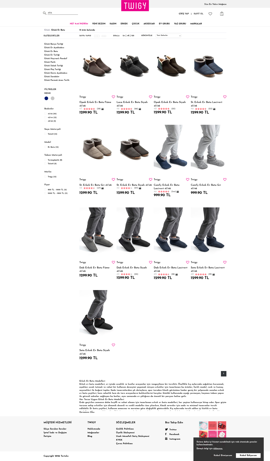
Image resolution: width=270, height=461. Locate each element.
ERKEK (124, 24)
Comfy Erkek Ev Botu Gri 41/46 (206, 187)
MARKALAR (196, 24)
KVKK (119, 440)
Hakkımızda (94, 429)
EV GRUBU (164, 24)
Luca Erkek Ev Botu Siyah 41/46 (132, 105)
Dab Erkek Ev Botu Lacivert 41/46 (170, 271)
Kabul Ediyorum (248, 455)
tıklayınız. (218, 449)
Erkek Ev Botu (51, 51)
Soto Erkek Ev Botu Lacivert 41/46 (208, 271)
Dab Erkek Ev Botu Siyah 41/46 (132, 271)
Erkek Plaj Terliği (52, 69)
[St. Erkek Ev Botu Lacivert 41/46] (208, 68)
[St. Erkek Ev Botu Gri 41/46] (97, 151)
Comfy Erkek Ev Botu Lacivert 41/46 (166, 188)
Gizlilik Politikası (125, 429)
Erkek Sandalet (51, 77)
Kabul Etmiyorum (223, 455)
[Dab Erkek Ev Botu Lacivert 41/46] (171, 234)
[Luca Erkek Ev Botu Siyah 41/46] (134, 68)
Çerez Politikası (124, 443)
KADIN (113, 24)
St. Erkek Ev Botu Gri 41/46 (95, 186)
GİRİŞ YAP (184, 14)
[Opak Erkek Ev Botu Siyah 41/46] (171, 68)
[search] (45, 13)
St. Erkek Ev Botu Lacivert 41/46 (206, 105)
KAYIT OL (198, 14)
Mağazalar (93, 433)
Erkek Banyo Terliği (53, 44)
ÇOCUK (135, 24)
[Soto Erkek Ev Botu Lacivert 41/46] (208, 234)
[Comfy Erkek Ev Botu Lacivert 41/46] (171, 151)
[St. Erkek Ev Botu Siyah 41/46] (134, 151)
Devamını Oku (86, 412)
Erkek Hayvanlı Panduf (55, 59)
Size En (215, 4)
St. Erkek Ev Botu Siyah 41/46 (134, 186)
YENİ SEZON (98, 24)
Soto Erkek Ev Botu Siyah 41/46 (94, 352)
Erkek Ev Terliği (52, 55)
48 (128, 36)
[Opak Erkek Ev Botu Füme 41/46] (97, 68)
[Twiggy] (212, 434)
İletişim (47, 436)
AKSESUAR (149, 24)
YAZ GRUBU (180, 24)
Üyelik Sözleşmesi (125, 433)
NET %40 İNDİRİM (79, 24)
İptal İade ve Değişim (55, 433)
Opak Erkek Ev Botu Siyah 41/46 (170, 105)
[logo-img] (135, 5)
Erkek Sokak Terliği (53, 66)
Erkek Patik (49, 62)
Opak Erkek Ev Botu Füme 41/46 (95, 105)
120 (132, 36)
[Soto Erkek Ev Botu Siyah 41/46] (97, 316)
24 (124, 36)
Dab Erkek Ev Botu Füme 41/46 (94, 269)
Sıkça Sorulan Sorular (55, 429)
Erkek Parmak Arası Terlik (56, 80)
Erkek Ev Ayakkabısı (54, 48)
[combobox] (168, 36)
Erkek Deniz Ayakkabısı (55, 73)
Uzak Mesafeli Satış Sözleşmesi (132, 436)
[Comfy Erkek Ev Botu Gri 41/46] (208, 151)
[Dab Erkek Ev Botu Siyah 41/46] (134, 234)
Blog (90, 436)
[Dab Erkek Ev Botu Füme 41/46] (97, 234)
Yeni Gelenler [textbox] (162, 35)
